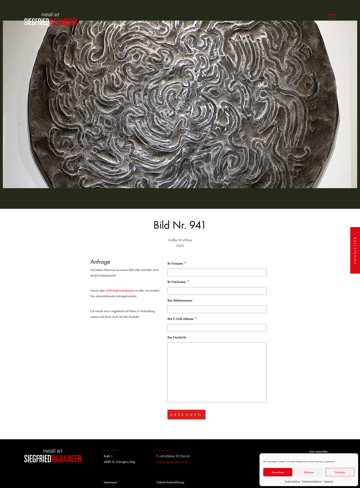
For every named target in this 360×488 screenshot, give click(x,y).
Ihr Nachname (178, 282)
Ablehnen (309, 472)
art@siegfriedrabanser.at (121, 290)
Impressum (328, 481)
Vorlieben (340, 472)
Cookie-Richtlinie (292, 481)
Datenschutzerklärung (312, 481)
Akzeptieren (278, 472)
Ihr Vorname (176, 263)
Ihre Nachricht (176, 337)
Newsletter (355, 250)
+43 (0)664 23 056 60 (174, 456)
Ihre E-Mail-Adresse (182, 319)
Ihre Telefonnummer (179, 300)
